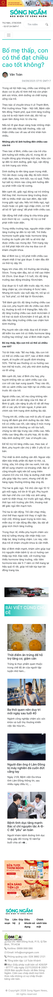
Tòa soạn (7, 921)
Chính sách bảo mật (42, 923)
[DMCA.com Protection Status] (13, 936)
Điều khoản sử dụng (29, 923)
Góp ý (21, 921)
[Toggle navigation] (9, 35)
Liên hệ (15, 921)
